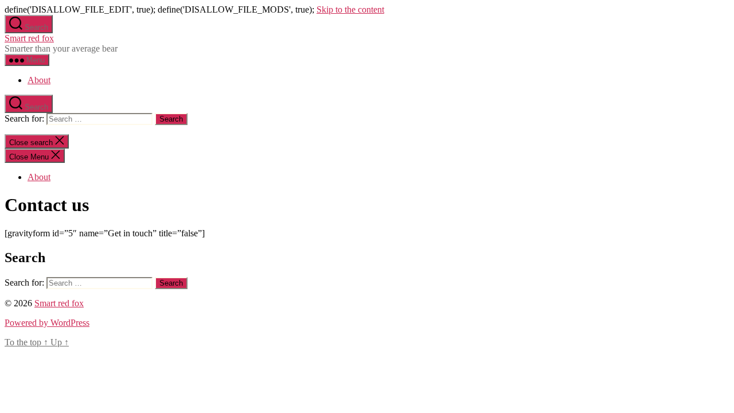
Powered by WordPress (47, 323)
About (39, 80)
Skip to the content (350, 9)
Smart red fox (29, 38)
